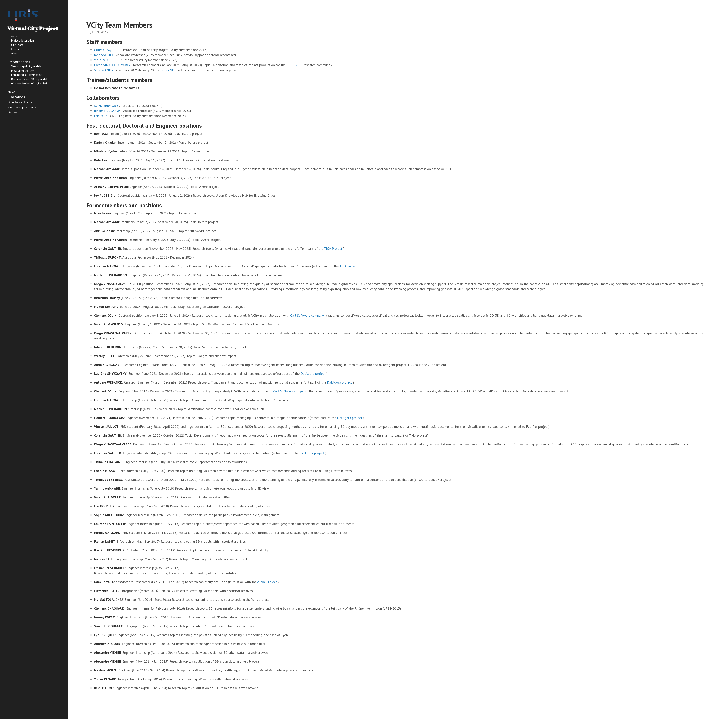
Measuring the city (22, 70)
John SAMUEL (104, 55)
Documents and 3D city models (30, 79)
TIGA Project (333, 248)
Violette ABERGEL (107, 60)
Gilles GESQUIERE (107, 50)
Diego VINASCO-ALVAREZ (112, 65)
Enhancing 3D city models (26, 75)
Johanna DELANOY (107, 110)
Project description (22, 40)
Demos (12, 112)
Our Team (17, 45)
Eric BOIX (100, 116)
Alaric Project (267, 582)
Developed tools (20, 102)
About (15, 53)
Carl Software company (307, 315)
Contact (16, 49)
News (12, 92)
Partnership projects (22, 107)
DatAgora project (312, 373)
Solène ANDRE (104, 70)
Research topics (19, 62)
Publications (16, 97)
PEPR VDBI (295, 65)
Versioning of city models (26, 66)
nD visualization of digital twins (30, 83)
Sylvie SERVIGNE (106, 105)
